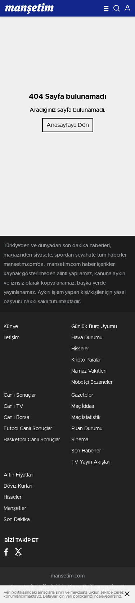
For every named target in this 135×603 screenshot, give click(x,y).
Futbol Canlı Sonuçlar (28, 428)
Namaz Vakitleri (89, 371)
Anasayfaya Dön (67, 125)
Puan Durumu (87, 428)
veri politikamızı (79, 596)
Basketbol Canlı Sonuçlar (32, 439)
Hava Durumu (87, 337)
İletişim (11, 337)
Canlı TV (13, 406)
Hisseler (80, 348)
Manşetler (15, 508)
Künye (11, 326)
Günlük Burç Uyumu (94, 326)
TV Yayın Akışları (91, 462)
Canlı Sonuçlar (20, 395)
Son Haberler (86, 451)
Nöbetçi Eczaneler (92, 382)
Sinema (79, 439)
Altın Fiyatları (18, 475)
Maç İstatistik (86, 417)
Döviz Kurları (18, 486)
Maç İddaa (82, 406)
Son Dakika (17, 519)
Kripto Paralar (86, 360)
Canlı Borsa (16, 417)
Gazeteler (82, 395)
